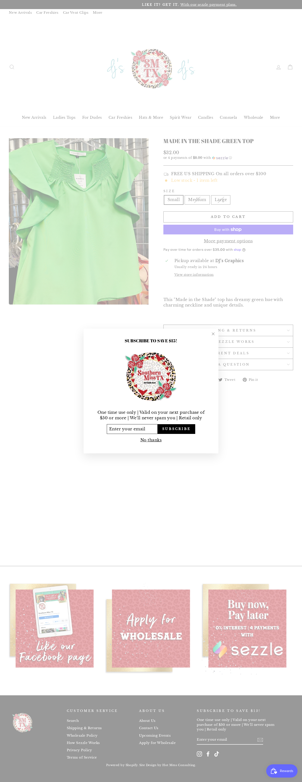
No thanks (151, 440)
